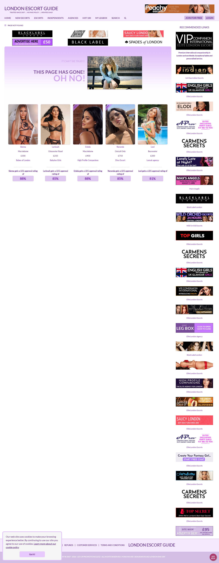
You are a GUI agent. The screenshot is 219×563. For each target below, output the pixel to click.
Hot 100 (87, 18)
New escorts (22, 18)
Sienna (23, 147)
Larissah (55, 147)
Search (116, 18)
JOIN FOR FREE (193, 17)
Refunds (68, 545)
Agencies (73, 18)
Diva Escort (120, 160)
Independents (55, 18)
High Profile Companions (87, 160)
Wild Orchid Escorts (194, 226)
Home (7, 18)
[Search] (125, 18)
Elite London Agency (194, 336)
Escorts (38, 18)
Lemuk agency (153, 160)
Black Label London (194, 207)
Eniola (88, 147)
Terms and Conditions (113, 545)
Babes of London (23, 160)
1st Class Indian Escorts (194, 78)
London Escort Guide (31, 8)
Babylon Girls (55, 160)
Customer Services (87, 545)
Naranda (120, 147)
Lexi (152, 147)
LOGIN (209, 17)
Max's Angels (194, 189)
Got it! (32, 554)
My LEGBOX (101, 18)
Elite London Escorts (194, 96)
